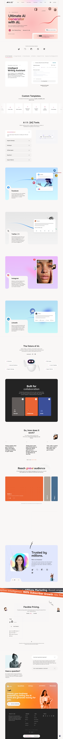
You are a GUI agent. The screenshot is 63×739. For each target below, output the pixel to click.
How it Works (29, 2)
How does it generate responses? (40, 657)
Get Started (15, 626)
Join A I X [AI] (34, 459)
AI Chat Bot (33, 56)
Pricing (41, 2)
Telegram (26, 717)
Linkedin (26, 715)
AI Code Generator (26, 56)
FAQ (45, 2)
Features (22, 2)
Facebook (26, 725)
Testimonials (35, 2)
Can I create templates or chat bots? (40, 668)
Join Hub (54, 2)
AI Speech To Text (40, 56)
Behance (26, 719)
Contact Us (36, 736)
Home (18, 2)
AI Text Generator (8, 56)
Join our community (15, 703)
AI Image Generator (17, 56)
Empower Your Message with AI (51, 56)
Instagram (26, 723)
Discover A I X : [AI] (26, 30)
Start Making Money (16, 30)
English (32, 732)
